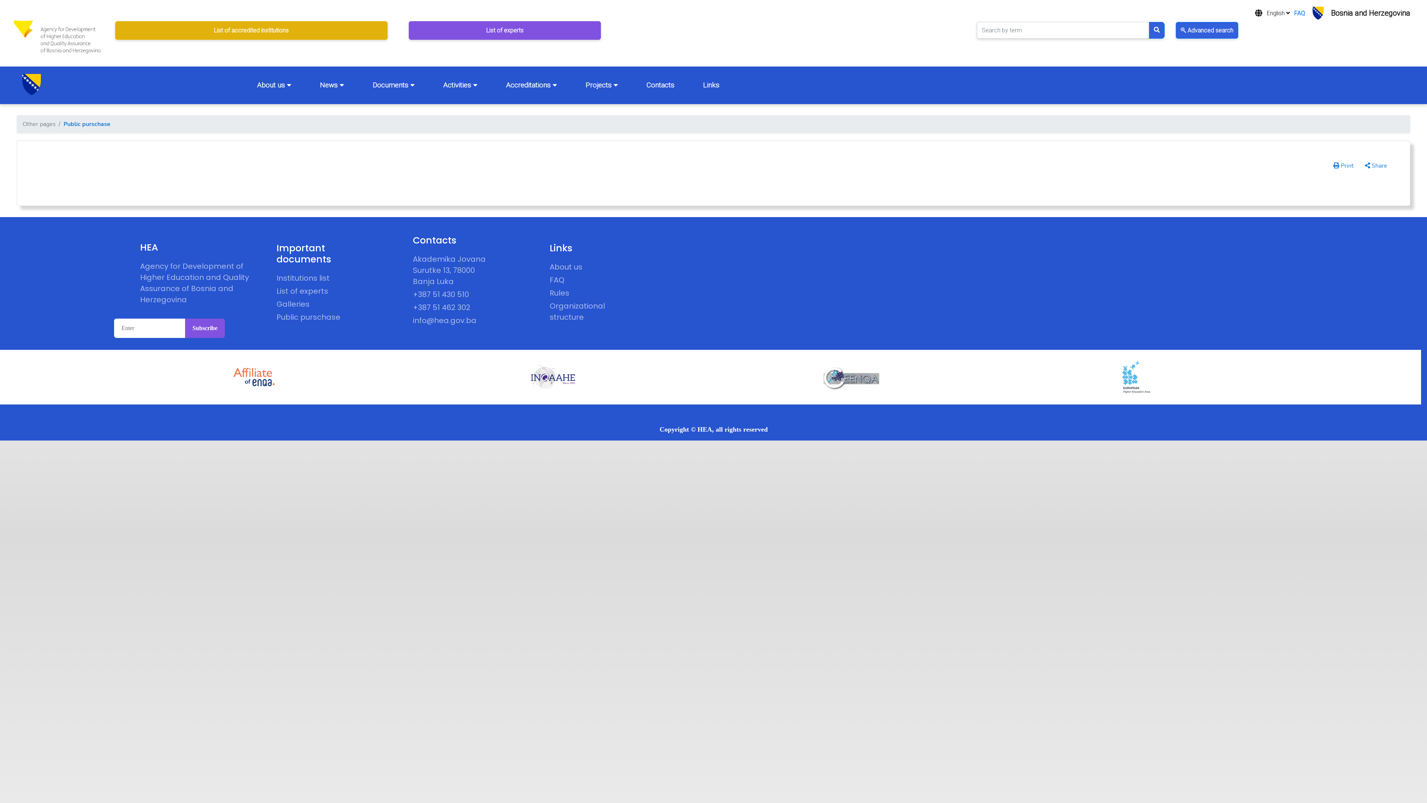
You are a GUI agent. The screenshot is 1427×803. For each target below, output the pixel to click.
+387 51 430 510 (441, 294)
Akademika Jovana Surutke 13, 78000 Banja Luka (449, 270)
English (1276, 13)
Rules (559, 293)
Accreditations (529, 85)
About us (272, 85)
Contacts (660, 85)
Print (1346, 166)
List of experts (302, 291)
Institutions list (303, 278)
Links (711, 85)
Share (1378, 166)
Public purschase (87, 124)
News (330, 85)
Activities (458, 85)
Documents (391, 85)
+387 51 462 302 (441, 307)
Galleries (293, 304)
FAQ (1299, 13)
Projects (600, 85)
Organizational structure (577, 311)
